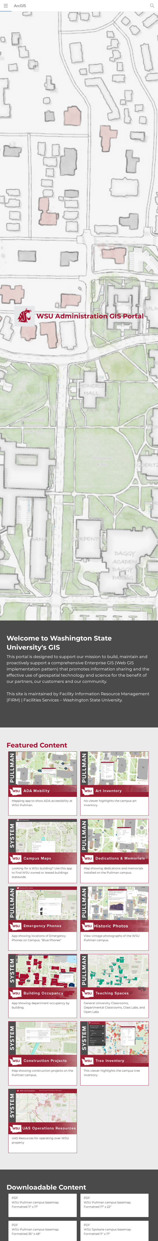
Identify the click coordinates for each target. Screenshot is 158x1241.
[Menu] (6, 6)
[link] (42, 783)
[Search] (152, 6)
